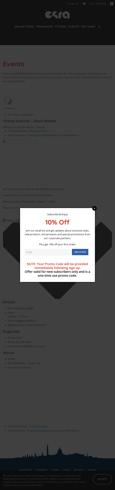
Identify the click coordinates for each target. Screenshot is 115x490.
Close (94, 208)
